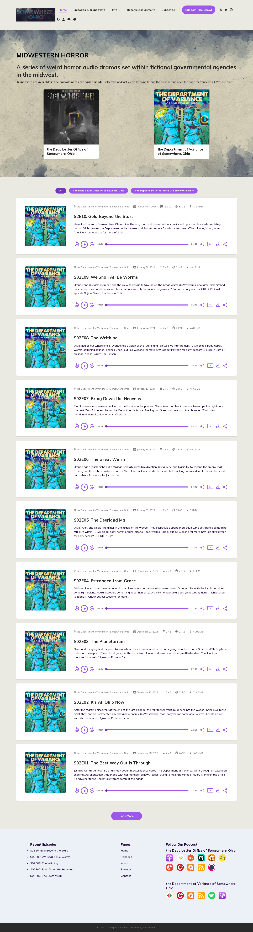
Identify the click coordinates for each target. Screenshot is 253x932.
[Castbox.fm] (190, 860)
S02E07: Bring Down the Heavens (107, 398)
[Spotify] (211, 898)
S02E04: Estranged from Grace (105, 580)
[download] (218, 244)
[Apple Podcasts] (169, 860)
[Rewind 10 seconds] (77, 244)
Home (63, 10)
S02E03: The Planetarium (99, 641)
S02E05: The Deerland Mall (101, 520)
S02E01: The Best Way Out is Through (112, 762)
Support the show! (198, 10)
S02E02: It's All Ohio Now (99, 702)
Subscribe (168, 10)
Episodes (126, 857)
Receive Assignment (141, 10)
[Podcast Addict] (190, 870)
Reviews (126, 869)
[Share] (224, 244)
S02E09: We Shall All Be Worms (106, 277)
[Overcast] (211, 860)
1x (210, 244)
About (124, 863)
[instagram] (231, 10)
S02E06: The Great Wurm (99, 459)
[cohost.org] (63, 19)
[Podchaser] (211, 870)
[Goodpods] (222, 860)
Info (114, 10)
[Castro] (201, 860)
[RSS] (201, 870)
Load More (126, 816)
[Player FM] (180, 870)
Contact (126, 875)
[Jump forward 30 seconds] (92, 244)
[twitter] (226, 10)
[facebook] (58, 19)
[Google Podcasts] (180, 860)
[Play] (84, 244)
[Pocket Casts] (169, 870)
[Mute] (202, 244)
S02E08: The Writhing (96, 337)
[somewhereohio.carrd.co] (74, 19)
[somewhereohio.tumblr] (221, 10)
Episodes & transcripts (89, 10)
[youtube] (69, 19)
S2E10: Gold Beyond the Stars (104, 216)
